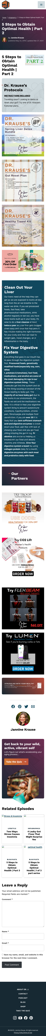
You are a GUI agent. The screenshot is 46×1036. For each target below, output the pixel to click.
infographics (12, 17)
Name (5, 931)
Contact (23, 994)
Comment (7, 899)
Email (5, 943)
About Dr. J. (23, 989)
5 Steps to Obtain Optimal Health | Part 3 (12, 866)
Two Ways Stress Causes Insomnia (12, 834)
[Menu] (41, 4)
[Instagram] (15, 1018)
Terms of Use (27, 1032)
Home (4, 17)
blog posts (12, 859)
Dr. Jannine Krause (5, 4)
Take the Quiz (14, 761)
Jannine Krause (17, 38)
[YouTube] (20, 1018)
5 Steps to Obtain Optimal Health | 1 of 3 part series (34, 867)
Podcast (23, 998)
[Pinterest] (31, 1018)
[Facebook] (25, 1018)
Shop (23, 1006)
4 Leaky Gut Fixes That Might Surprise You (34, 835)
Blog (23, 1002)
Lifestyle (12, 828)
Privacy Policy (18, 1032)
